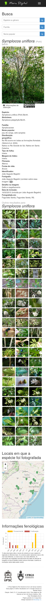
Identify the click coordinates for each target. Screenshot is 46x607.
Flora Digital (17, 3)
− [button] (5, 468)
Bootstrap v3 (37, 600)
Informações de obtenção (11, 106)
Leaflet (29, 517)
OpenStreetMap (38, 517)
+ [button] (5, 464)
